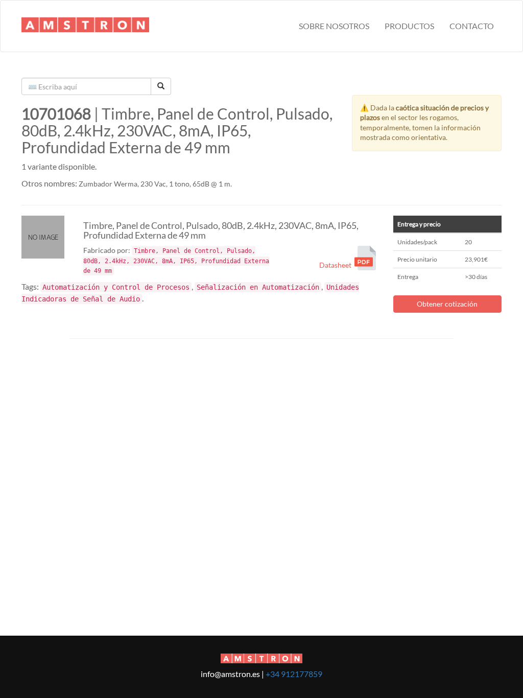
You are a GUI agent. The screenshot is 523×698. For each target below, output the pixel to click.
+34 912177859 (294, 674)
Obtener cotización (447, 303)
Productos (409, 26)
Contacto (471, 26)
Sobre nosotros (334, 26)
